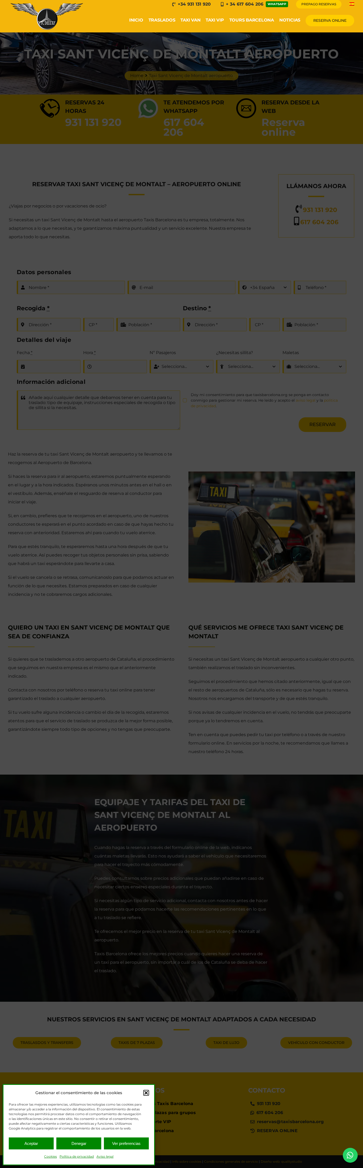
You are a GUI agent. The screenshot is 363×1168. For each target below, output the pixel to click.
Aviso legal (104, 1156)
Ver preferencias (126, 1143)
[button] (146, 1092)
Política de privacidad (77, 1156)
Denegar (78, 1143)
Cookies (50, 1156)
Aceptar (31, 1143)
